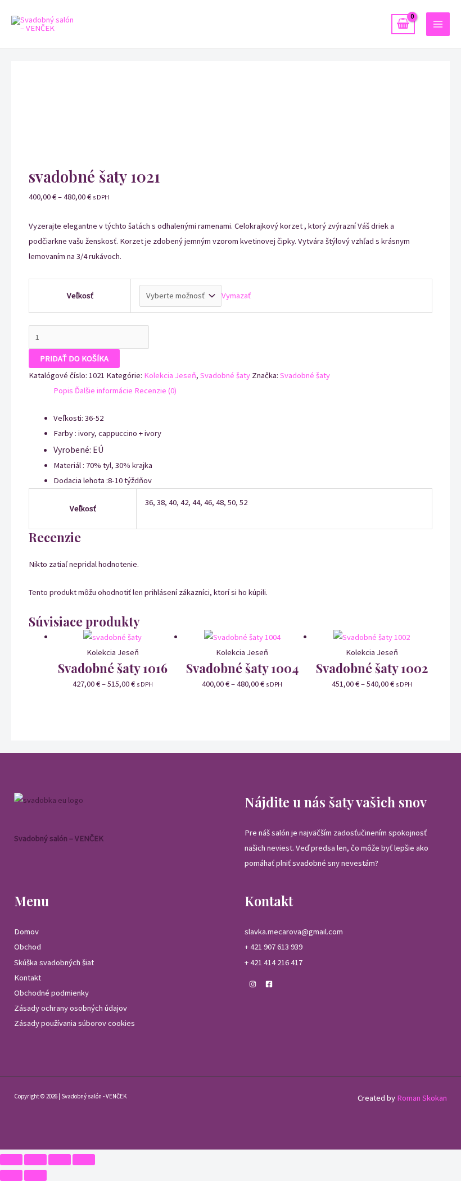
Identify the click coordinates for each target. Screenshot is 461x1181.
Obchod (27, 947)
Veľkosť (80, 295)
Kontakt (27, 978)
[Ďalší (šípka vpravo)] (35, 1175)
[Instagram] (253, 984)
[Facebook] (269, 984)
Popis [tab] (63, 390)
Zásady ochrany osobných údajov (70, 1008)
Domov (26, 931)
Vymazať (236, 295)
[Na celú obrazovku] (35, 1159)
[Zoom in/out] (11, 1159)
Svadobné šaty (225, 375)
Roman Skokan (422, 1098)
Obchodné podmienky (51, 993)
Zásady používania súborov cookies (74, 1023)
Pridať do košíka (74, 358)
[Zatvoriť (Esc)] (84, 1159)
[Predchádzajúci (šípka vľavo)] (11, 1175)
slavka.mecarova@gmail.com (294, 931)
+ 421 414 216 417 (273, 962)
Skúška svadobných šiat (54, 962)
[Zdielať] (59, 1159)
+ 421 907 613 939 (273, 947)
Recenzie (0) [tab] (155, 390)
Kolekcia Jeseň (170, 375)
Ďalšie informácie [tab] (104, 390)
